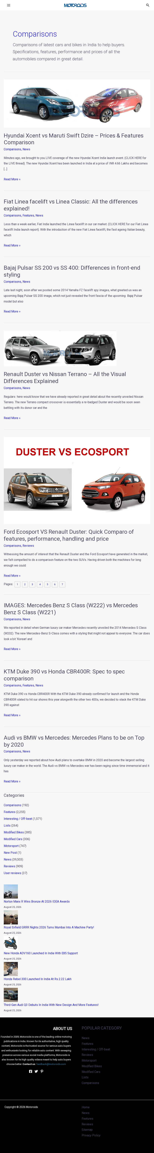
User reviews (12, 873)
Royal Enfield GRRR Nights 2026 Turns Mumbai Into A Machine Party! (49, 927)
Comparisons (12, 149)
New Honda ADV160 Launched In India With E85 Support (41, 953)
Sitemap (87, 1130)
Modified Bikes (14, 832)
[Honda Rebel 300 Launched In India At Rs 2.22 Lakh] (11, 969)
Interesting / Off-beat (18, 819)
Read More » (12, 179)
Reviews (28, 545)
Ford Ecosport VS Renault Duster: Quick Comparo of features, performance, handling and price (69, 535)
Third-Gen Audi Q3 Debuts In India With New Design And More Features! (51, 1005)
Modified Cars (13, 839)
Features (28, 215)
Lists (7, 825)
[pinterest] (42, 1071)
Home (86, 1107)
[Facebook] (30, 1071)
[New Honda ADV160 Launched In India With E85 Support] (11, 943)
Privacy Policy (91, 1135)
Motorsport (11, 846)
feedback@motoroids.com (51, 1064)
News (26, 149)
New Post (10, 852)
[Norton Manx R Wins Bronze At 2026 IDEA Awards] (11, 891)
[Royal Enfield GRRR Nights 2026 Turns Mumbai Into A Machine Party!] (11, 917)
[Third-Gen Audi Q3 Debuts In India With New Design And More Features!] (11, 995)
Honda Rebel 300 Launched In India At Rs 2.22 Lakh (37, 979)
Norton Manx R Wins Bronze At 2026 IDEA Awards (37, 901)
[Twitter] (36, 1071)
